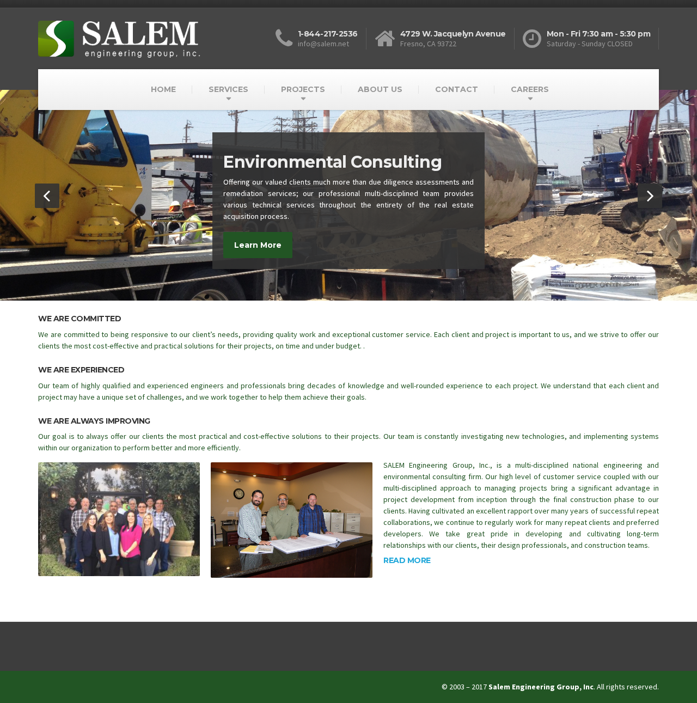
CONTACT (456, 89)
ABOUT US (380, 89)
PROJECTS (303, 89)
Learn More (258, 245)
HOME (163, 89)
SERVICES (228, 89)
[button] (47, 196)
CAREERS (530, 89)
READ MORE (407, 560)
